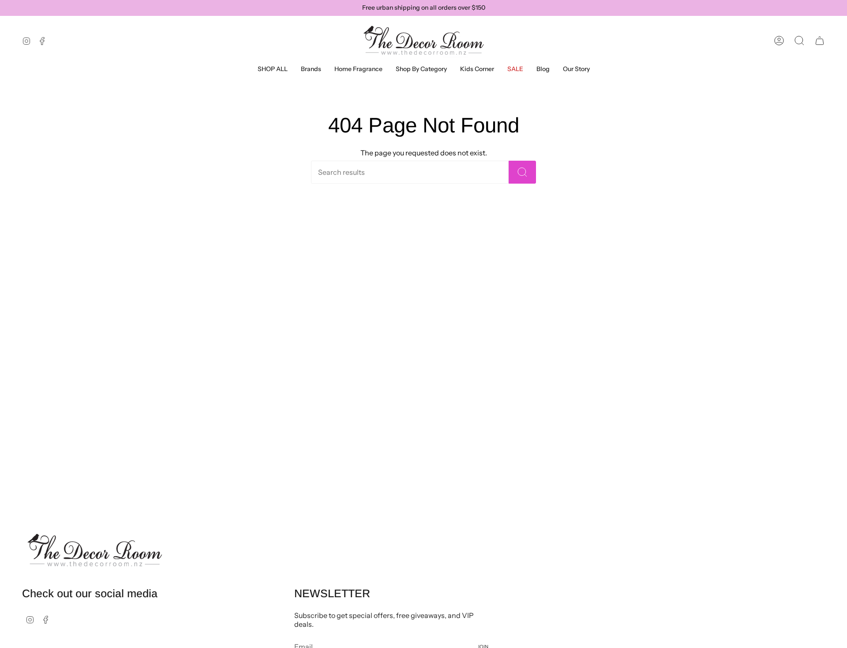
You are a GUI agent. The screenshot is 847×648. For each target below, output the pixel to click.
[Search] (522, 172)
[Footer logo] (95, 550)
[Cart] (820, 40)
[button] (311, 69)
